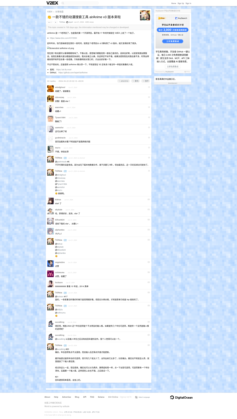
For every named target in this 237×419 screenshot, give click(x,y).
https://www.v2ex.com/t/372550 (63, 38)
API (84, 396)
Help (56, 396)
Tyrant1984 (60, 117)
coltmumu (59, 272)
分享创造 (59, 11)
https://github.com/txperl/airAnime (73, 72)
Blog (77, 396)
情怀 (146, 80)
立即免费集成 (172, 66)
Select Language (143, 397)
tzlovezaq (59, 97)
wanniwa (59, 107)
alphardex (59, 229)
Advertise (66, 396)
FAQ (92, 396)
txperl (71, 22)
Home (173, 3)
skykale (58, 209)
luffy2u (60, 309)
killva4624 (59, 219)
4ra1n (57, 147)
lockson (59, 282)
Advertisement (172, 83)
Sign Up (181, 3)
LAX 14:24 (87, 412)
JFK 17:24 (95, 412)
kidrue (58, 199)
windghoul (60, 87)
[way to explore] (53, 3)
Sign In (188, 3)
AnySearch (169, 71)
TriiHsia (62, 22)
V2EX (49, 11)
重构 (136, 80)
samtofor (59, 127)
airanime (124, 80)
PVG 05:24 (78, 412)
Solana (101, 396)
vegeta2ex (60, 262)
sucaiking (59, 322)
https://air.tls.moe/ (64, 69)
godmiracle (60, 137)
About (47, 396)
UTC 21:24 (68, 412)
